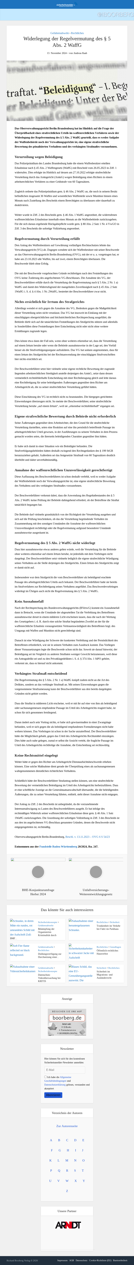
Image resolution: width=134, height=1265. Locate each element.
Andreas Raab (80, 53)
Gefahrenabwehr (59, 33)
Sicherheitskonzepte (47, 922)
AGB (71, 1260)
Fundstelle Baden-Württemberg (58, 846)
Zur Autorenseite (67, 1126)
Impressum (62, 1260)
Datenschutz (81, 1260)
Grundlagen (115, 947)
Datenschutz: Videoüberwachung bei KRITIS (49, 978)
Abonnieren (53, 1095)
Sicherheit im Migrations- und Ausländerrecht (105, 974)
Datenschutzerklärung (55, 1084)
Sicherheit (115, 922)
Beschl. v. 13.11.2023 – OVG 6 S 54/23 (87, 836)
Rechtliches (77, 33)
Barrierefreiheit (120, 1260)
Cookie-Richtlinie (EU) (100, 1260)
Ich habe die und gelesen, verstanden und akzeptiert (67, 1083)
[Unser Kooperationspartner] (68, 1225)
